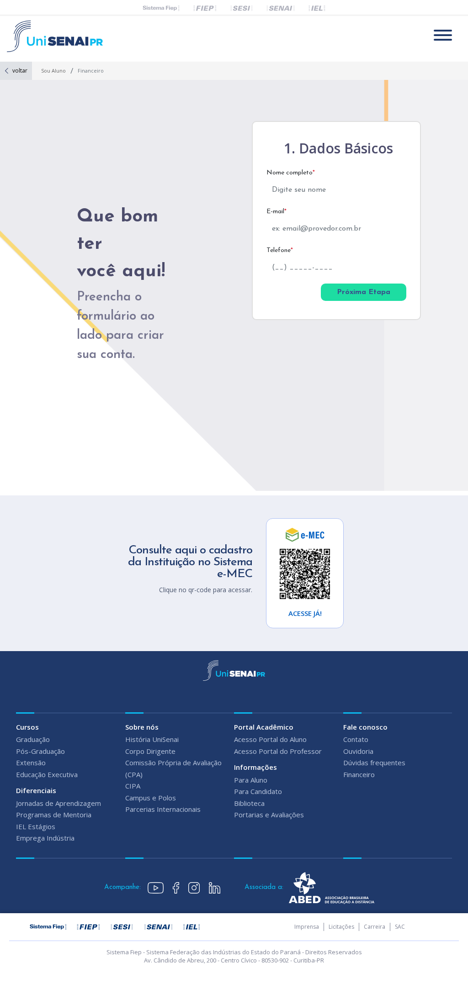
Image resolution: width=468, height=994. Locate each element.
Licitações (341, 927)
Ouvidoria (358, 751)
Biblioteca (249, 803)
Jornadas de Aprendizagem (58, 803)
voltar (19, 70)
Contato (355, 739)
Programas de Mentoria (53, 814)
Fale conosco (365, 726)
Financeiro (359, 774)
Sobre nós (142, 726)
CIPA (132, 785)
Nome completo (290, 172)
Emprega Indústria (45, 837)
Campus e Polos (150, 797)
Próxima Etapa (363, 292)
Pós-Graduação (40, 751)
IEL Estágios (35, 826)
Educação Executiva (47, 774)
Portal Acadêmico (263, 726)
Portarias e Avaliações (269, 814)
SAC (400, 927)
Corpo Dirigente (150, 751)
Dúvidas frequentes (374, 762)
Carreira (374, 927)
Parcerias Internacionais (163, 809)
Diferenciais (36, 790)
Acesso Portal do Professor (278, 751)
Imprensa (306, 927)
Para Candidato (258, 791)
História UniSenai (152, 739)
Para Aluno (250, 779)
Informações (255, 767)
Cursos (27, 726)
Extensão (31, 762)
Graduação (33, 739)
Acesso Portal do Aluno (270, 739)
